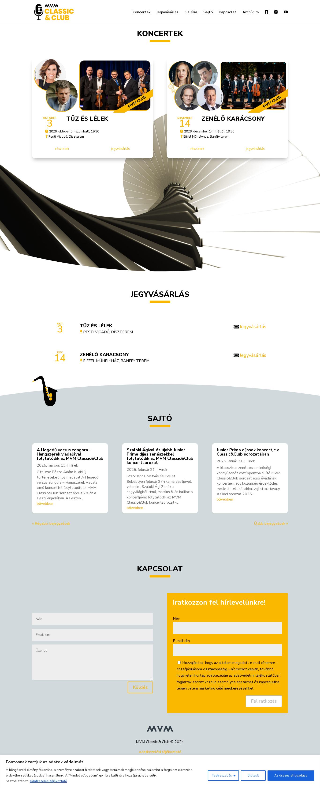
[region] (160, 771)
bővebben (45, 503)
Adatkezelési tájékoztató (48, 781)
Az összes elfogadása (290, 775)
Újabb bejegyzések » (271, 523)
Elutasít (253, 775)
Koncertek (141, 13)
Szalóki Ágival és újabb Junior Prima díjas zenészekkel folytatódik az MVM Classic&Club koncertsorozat (160, 456)
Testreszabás (222, 775)
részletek (62, 149)
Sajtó (208, 13)
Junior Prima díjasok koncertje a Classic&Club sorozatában (248, 452)
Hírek (73, 465)
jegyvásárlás (120, 149)
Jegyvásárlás (167, 13)
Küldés (140, 687)
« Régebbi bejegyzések (51, 523)
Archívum (250, 13)
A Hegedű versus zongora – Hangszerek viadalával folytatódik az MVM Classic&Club (70, 454)
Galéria (191, 13)
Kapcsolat (227, 13)
